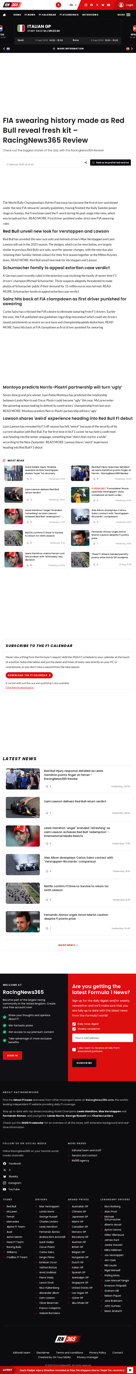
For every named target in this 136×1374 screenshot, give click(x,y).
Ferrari (10, 1216)
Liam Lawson (47, 1297)
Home (17, 14)
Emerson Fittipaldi (115, 1285)
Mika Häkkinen (113, 1250)
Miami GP (77, 1221)
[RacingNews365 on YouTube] (108, 5)
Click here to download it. (20, 687)
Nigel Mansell (112, 1270)
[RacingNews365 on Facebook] (91, 5)
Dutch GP (78, 1262)
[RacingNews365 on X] (97, 5)
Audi (9, 1231)
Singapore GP (80, 1282)
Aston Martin (14, 1237)
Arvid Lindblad (47, 1272)
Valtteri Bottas (48, 1267)
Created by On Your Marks (54, 1357)
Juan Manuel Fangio (116, 1280)
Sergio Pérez (46, 1257)
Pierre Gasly (46, 1277)
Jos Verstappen (114, 1255)
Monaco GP (79, 1231)
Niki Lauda (110, 1265)
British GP (77, 1247)
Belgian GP (78, 1252)
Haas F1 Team (15, 1242)
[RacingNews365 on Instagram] (86, 5)
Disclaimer (43, 1352)
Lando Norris (55, 1116)
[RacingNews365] (12, 4)
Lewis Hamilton (87, 1111)
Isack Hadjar (46, 1242)
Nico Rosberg (112, 1206)
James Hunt (111, 1240)
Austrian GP (79, 1242)
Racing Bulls (14, 1247)
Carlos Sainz (46, 1252)
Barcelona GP (80, 1237)
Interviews (90, 14)
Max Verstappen (91, 239)
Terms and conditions (69, 1352)
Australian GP (80, 1206)
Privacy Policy (97, 1352)
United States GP (82, 1287)
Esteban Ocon (48, 1262)
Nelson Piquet (112, 1295)
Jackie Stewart (113, 1244)
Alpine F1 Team (16, 1226)
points (85, 322)
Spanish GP (79, 1272)
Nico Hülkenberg (49, 1287)
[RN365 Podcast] (58, 5)
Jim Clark (110, 1260)
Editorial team (21, 1352)
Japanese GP (80, 1216)
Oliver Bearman (48, 1303)
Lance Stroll (46, 1282)
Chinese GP (79, 1211)
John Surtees (112, 1306)
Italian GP (77, 1267)
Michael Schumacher (112, 1218)
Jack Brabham (113, 1300)
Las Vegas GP (80, 1292)
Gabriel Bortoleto (49, 1313)
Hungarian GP (80, 1257)
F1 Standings (69, 14)
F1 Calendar (47, 14)
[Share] (86, 162)
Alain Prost (110, 1211)
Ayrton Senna (112, 1229)
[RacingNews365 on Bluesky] (103, 5)
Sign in (12, 1055)
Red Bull (11, 231)
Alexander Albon (49, 1292)
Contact (117, 1352)
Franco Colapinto (50, 1308)
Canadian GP (80, 1226)
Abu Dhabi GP (80, 1303)
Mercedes (13, 1221)
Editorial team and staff (86, 1150)
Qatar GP (77, 1297)
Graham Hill (111, 1290)
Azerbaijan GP (80, 1277)
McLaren (12, 1211)
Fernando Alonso (14, 1116)
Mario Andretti (113, 1311)
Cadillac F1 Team (17, 1257)
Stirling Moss (112, 1275)
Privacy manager (87, 1357)
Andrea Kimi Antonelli (52, 1237)
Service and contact (84, 1155)
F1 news (30, 14)
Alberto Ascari (112, 1224)
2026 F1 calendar (32, 1123)
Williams (12, 1252)
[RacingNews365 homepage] (4, 15)
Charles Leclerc (102, 1116)
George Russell (76, 1116)
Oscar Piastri (47, 1247)
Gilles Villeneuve (114, 1234)
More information (70, 48)
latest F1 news (22, 1100)
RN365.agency (80, 1160)
